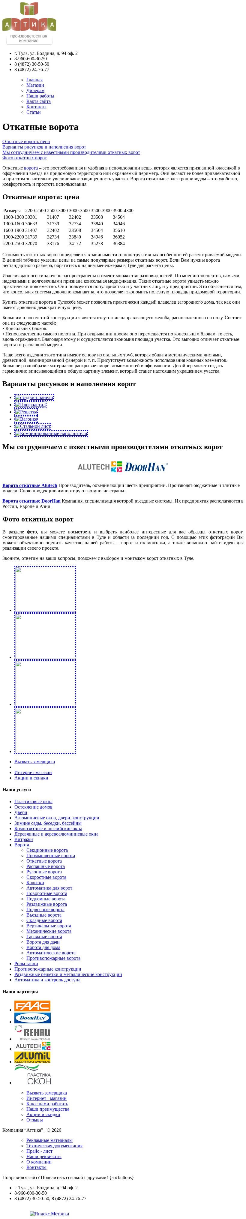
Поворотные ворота (46, 893)
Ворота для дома (43, 947)
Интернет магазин (33, 772)
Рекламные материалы (49, 1140)
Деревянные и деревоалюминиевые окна (56, 833)
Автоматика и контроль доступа (47, 979)
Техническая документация (54, 1145)
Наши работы (40, 95)
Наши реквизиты (44, 1156)
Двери (20, 812)
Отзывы (34, 1119)
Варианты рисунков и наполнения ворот (44, 146)
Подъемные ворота (45, 898)
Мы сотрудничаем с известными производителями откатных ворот (71, 152)
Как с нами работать (47, 1103)
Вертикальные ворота (48, 925)
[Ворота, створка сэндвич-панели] (34, 397)
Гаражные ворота (44, 936)
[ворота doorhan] (146, 474)
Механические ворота (48, 931)
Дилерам (35, 90)
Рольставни (26, 963)
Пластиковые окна (33, 801)
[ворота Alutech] (99, 474)
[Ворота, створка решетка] (26, 411)
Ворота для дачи (43, 941)
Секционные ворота (47, 850)
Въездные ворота (44, 914)
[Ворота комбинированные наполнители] (51, 433)
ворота (31, 167)
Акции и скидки (31, 777)
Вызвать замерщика (34, 761)
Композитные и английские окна (48, 828)
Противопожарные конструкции (47, 968)
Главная (34, 79)
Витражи (23, 839)
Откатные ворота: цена (26, 141)
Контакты (36, 106)
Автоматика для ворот (49, 887)
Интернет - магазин (46, 1098)
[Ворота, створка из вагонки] (26, 419)
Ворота (21, 844)
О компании (39, 1161)
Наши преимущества (47, 1109)
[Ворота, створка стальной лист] (32, 426)
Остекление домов (33, 806)
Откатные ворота (44, 860)
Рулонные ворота (44, 871)
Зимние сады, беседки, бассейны (48, 823)
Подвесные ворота (45, 909)
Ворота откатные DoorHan (31, 500)
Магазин (35, 85)
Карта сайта (38, 101)
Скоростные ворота (46, 877)
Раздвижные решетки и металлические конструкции (68, 974)
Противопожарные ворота (53, 958)
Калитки (35, 882)
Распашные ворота (45, 866)
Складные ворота (44, 920)
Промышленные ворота (50, 855)
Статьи (33, 112)
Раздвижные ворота (46, 904)
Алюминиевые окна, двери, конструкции (56, 817)
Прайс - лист (39, 1151)
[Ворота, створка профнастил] (30, 404)
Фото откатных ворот (24, 157)
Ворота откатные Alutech (29, 485)
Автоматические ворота (51, 952)
